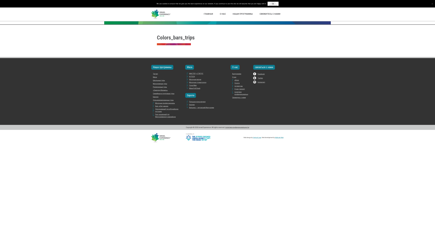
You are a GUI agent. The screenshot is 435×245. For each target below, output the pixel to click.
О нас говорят (239, 89)
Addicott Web (279, 137)
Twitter (260, 78)
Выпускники (236, 74)
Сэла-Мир (193, 85)
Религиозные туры (160, 87)
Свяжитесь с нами (270, 14)
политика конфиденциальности (237, 127)
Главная (208, 14)
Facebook (261, 74)
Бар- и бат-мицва (161, 106)
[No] (432, 4)
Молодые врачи (195, 79)
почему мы (238, 86)
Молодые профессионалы (165, 103)
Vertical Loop (257, 137)
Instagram (261, 82)
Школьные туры (159, 80)
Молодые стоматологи (197, 82)
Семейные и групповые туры (163, 93)
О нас (223, 14)
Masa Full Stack (194, 88)
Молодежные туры (160, 84)
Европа (155, 97)
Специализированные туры (163, 100)
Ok (273, 4)
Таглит (155, 74)
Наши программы (243, 14)
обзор (236, 80)
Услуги (237, 83)
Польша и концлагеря (197, 102)
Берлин (192, 105)
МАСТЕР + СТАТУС (196, 74)
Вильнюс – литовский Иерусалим (201, 108)
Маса (155, 77)
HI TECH (192, 76)
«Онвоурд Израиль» (160, 90)
